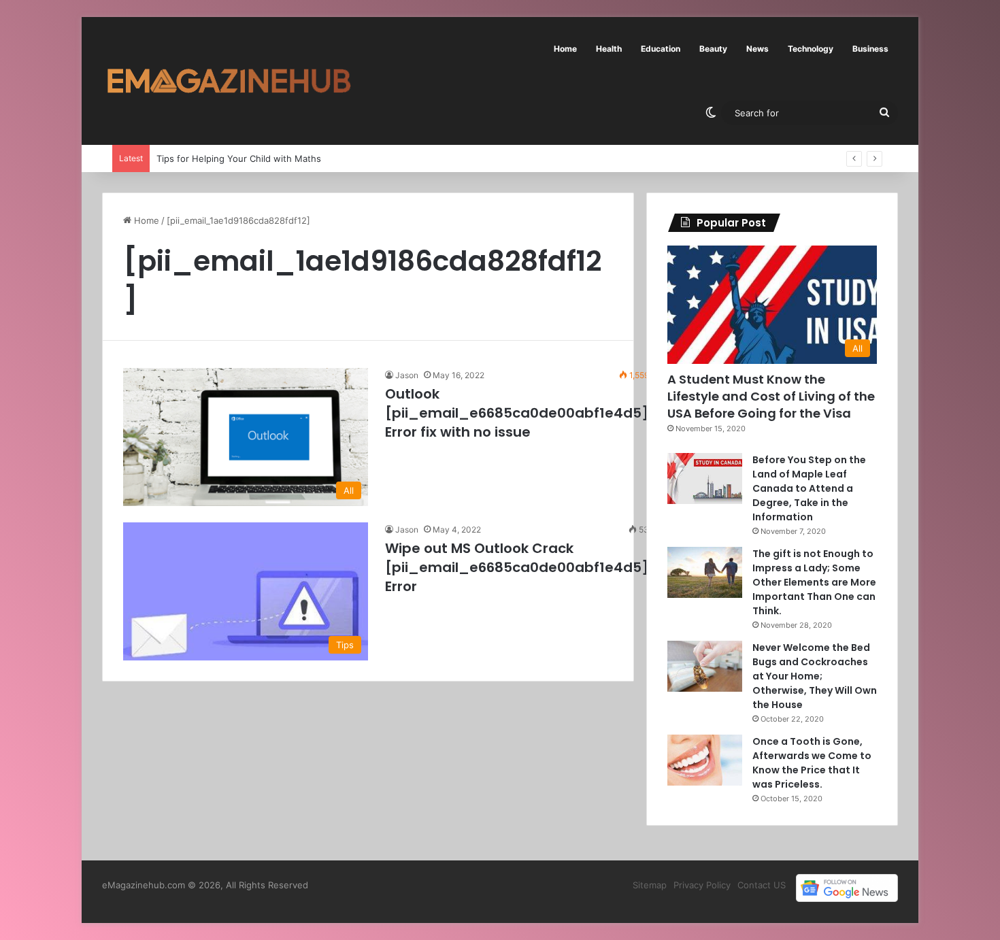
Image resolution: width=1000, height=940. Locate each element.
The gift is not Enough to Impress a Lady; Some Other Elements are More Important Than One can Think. (814, 582)
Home (565, 49)
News (757, 49)
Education (660, 49)
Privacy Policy (702, 884)
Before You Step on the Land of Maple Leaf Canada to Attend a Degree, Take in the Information (809, 488)
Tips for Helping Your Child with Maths (238, 158)
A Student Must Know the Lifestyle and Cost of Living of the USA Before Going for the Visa (771, 396)
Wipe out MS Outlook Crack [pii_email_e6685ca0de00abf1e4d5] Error (517, 567)
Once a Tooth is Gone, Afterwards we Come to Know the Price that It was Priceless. (811, 763)
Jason (406, 375)
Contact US (761, 884)
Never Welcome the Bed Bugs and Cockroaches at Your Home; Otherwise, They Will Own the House (814, 676)
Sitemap (650, 884)
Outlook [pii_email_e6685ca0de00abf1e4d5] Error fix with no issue (517, 412)
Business (870, 49)
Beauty (713, 49)
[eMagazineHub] (228, 81)
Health (609, 49)
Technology (810, 49)
